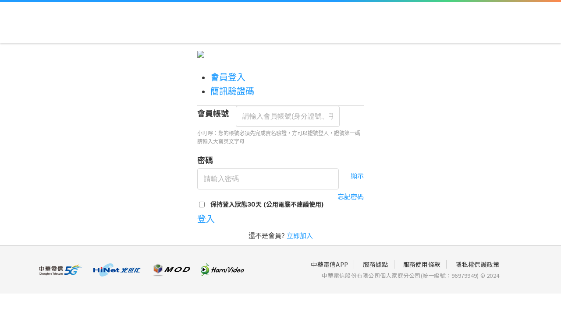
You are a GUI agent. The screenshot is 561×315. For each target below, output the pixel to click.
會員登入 (227, 77)
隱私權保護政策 (477, 264)
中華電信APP (329, 264)
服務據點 (375, 264)
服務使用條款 (422, 264)
